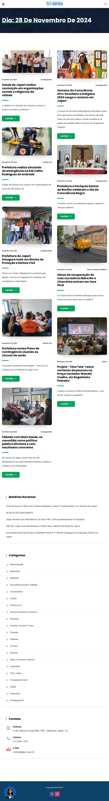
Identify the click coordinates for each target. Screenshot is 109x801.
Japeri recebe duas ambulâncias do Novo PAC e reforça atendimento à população (45, 519)
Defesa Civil (47, 162)
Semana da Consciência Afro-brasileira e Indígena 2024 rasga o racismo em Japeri (76, 95)
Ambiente (14, 578)
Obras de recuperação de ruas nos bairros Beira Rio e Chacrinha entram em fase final (76, 280)
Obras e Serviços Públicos (97, 270)
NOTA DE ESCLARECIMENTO (19, 513)
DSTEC (60, 787)
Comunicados (16, 591)
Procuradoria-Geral (19, 680)
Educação (14, 619)
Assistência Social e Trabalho (23, 585)
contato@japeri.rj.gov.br (23, 752)
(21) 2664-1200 (20, 741)
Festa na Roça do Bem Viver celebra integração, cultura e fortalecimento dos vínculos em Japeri (51, 506)
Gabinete (14, 639)
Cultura (104, 362)
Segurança (15, 693)
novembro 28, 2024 (9, 80)
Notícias (14, 653)
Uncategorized (46, 80)
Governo (14, 646)
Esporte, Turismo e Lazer (21, 625)
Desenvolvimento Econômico (23, 612)
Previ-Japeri (16, 673)
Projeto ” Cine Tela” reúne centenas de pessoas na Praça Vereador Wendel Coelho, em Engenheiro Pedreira (75, 374)
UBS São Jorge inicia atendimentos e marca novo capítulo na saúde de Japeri (43, 526)
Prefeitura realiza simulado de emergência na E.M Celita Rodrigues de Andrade (22, 170)
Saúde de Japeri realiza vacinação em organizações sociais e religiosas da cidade (22, 90)
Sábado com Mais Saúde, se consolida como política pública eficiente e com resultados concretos (22, 442)
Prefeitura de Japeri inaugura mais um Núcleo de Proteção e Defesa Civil (22, 259)
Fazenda (14, 632)
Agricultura (15, 571)
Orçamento (15, 666)
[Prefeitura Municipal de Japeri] (54, 4)
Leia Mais (9, 118)
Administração (16, 564)
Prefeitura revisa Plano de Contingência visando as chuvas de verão (20, 351)
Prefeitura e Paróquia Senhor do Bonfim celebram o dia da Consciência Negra (78, 189)
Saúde (13, 687)
